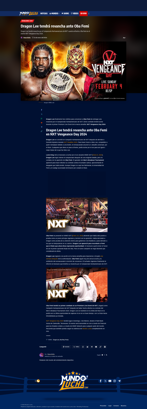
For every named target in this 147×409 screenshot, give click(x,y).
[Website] (102, 355)
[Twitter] (41, 114)
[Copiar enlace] (41, 131)
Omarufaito (27, 37)
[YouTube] (110, 381)
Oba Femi (62, 339)
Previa (66, 339)
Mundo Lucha (87, 328)
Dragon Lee (56, 339)
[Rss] (107, 355)
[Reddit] (41, 123)
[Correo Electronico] (96, 346)
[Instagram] (114, 381)
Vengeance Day (27, 21)
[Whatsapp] (41, 118)
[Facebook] (41, 110)
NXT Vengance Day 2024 (54, 321)
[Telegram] (41, 127)
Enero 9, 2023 (97, 155)
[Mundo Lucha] (28, 13)
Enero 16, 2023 (77, 236)
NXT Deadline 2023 (70, 142)
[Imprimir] (105, 346)
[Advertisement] (73, 5)
